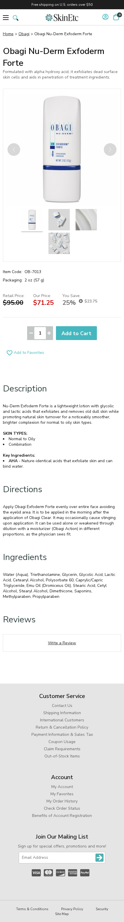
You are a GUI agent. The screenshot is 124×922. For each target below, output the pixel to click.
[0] (116, 17)
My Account (62, 787)
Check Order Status (62, 808)
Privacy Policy (72, 909)
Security (102, 909)
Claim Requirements (62, 749)
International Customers (62, 720)
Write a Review (62, 643)
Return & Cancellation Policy (62, 727)
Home (8, 34)
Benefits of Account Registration (62, 815)
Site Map (62, 914)
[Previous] (13, 149)
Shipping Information (62, 713)
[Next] (110, 149)
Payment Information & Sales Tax (62, 734)
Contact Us (62, 705)
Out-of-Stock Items (62, 756)
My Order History (62, 801)
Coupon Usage (62, 741)
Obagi (23, 34)
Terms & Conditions (32, 909)
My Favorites (62, 794)
